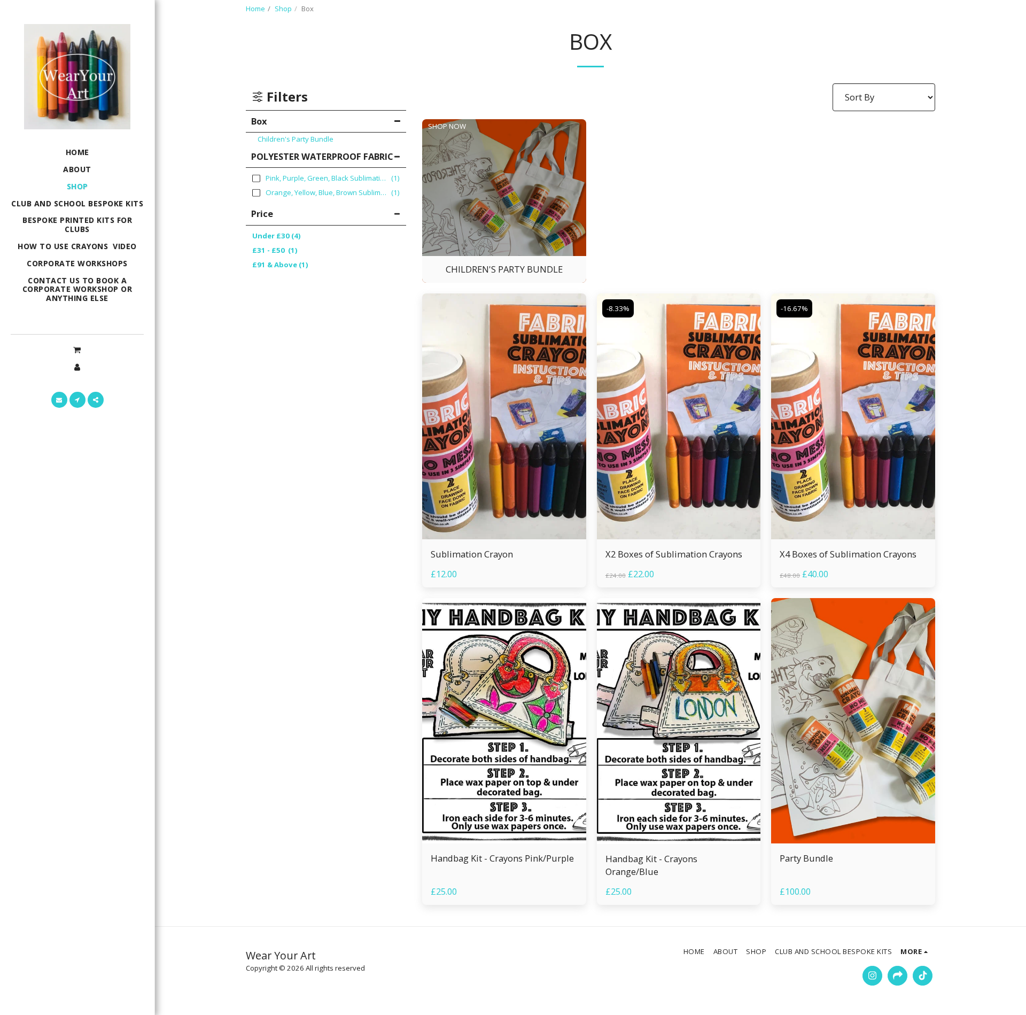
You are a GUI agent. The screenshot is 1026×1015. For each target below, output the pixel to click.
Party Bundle (806, 858)
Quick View (504, 513)
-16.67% (794, 308)
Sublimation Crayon (472, 554)
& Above (280, 264)
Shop (283, 8)
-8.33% (618, 308)
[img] (504, 416)
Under (276, 236)
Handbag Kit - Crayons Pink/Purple (502, 858)
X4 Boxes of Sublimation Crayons (848, 554)
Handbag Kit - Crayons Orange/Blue (651, 865)
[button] (77, 349)
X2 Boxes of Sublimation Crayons (673, 554)
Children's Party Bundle (295, 139)
